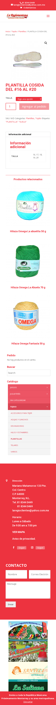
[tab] (28, 134)
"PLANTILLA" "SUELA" (16, 121)
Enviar (10, 604)
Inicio (8, 31)
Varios (14, 451)
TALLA (9, 98)
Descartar (28, 701)
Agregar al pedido (34, 106)
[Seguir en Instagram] (32, 547)
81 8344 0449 (25, 502)
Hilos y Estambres (19, 432)
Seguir (22, 547)
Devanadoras (17, 426)
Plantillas (22, 31)
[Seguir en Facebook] (13, 547)
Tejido (14, 31)
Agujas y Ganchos (19, 419)
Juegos (13, 387)
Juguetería (15, 394)
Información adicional (20, 134)
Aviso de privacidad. (23, 538)
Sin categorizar (18, 400)
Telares (14, 445)
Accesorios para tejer (21, 413)
